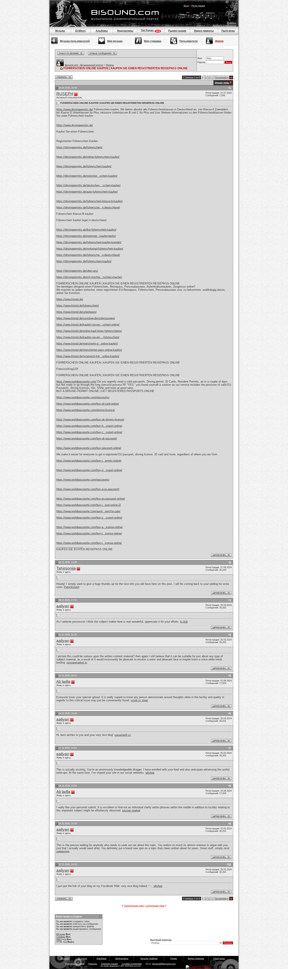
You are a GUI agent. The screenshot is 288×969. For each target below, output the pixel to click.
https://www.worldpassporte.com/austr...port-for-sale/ (88, 511)
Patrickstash (71, 587)
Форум (219, 41)
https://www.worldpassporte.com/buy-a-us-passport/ (87, 489)
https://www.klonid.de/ (69, 299)
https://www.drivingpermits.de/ (74, 109)
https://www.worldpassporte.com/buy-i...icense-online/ (89, 543)
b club (184, 621)
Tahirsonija (66, 568)
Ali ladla (63, 681)
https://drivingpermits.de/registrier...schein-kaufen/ (86, 175)
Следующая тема (155, 905)
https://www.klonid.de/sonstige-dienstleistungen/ (85, 318)
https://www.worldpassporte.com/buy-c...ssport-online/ (89, 432)
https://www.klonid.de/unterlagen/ (76, 312)
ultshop (149, 772)
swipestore (62, 851)
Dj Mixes (80, 30)
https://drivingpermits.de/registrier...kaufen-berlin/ (86, 236)
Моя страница (152, 41)
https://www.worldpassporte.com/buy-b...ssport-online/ (89, 425)
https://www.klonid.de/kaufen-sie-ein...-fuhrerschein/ (87, 337)
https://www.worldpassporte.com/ (76, 381)
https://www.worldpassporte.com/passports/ (82, 397)
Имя (199, 58)
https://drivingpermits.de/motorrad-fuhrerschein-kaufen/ (89, 248)
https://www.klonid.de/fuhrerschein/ (77, 305)
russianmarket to (77, 662)
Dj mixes (82, 958)
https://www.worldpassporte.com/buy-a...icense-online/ (89, 527)
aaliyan (62, 606)
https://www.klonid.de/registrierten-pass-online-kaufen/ (89, 349)
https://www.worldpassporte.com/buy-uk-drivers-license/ (90, 419)
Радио (173, 958)
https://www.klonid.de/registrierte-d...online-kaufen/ (87, 343)
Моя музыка (114, 41)
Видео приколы (204, 30)
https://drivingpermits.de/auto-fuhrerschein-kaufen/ (87, 191)
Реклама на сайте (74, 963)
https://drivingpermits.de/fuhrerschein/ (79, 147)
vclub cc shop (139, 700)
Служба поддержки (132, 963)
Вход (186, 5)
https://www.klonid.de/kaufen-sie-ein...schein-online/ (88, 324)
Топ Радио (147, 30)
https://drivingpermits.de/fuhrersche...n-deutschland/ (88, 207)
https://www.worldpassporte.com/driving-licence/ (85, 410)
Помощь (231, 23)
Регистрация (198, 5)
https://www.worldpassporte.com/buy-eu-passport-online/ (90, 498)
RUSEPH (64, 94)
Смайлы (60, 936)
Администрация (109, 963)
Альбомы (102, 30)
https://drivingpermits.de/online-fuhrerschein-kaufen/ (88, 156)
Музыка (60, 30)
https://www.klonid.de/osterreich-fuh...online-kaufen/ (87, 356)
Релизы (110, 65)
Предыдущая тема (134, 905)
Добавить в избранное (224, 25)
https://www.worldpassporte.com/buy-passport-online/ (88, 448)
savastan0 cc (122, 735)
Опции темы (222, 82)
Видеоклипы (125, 30)
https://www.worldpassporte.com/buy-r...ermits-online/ (88, 460)
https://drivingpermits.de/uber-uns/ (77, 270)
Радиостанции (177, 30)
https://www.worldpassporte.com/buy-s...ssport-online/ (89, 517)
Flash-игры (228, 30)
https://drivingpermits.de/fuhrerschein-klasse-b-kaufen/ (89, 201)
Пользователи (188, 41)
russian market (131, 810)
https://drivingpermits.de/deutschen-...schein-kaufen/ (88, 185)
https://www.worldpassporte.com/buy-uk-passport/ (86, 438)
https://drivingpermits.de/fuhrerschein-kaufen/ (84, 166)
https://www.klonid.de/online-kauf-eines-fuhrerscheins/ (89, 330)
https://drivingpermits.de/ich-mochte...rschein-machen (89, 277)
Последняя (221, 77)
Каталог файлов (148, 958)
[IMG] (59, 939)
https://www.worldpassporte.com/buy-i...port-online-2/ (88, 505)
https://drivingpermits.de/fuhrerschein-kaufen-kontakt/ (88, 242)
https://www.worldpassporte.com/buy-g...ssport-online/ (89, 470)
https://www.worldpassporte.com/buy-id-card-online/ (87, 403)
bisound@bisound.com (164, 963)
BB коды (60, 934)
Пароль (201, 62)
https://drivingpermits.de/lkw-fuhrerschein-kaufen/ (86, 229)
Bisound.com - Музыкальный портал (84, 65)
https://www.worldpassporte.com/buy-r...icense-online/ (89, 533)
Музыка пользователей (75, 41)
